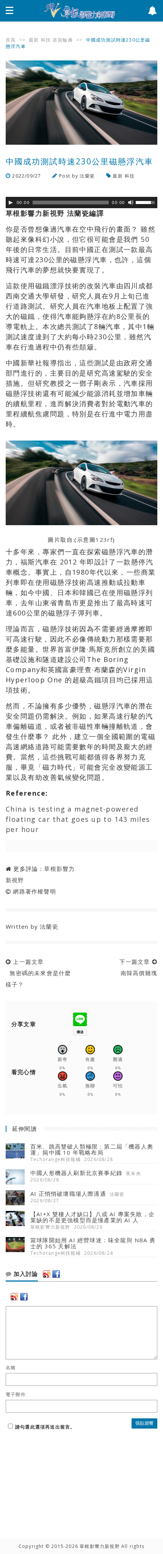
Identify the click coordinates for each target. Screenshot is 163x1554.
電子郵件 (16, 1395)
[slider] (146, 202)
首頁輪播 (63, 40)
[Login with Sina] (46, 1274)
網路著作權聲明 (34, 891)
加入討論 (25, 1274)
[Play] (11, 202)
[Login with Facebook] (56, 1274)
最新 (34, 40)
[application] (81, 202)
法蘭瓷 (87, 176)
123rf (104, 539)
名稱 (11, 1368)
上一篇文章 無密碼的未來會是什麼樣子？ (38, 973)
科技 (46, 40)
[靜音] (131, 202)
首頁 (11, 40)
